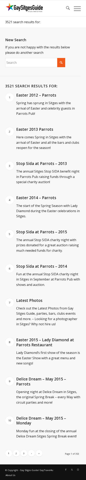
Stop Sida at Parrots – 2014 (41, 266)
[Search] (66, 8)
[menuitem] (66, 8)
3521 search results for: (22, 22)
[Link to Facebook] (66, 470)
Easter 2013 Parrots (34, 129)
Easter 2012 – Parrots (36, 95)
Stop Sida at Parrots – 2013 (41, 163)
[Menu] (75, 8)
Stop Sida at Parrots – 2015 (41, 232)
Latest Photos (29, 300)
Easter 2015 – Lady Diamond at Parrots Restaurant (45, 342)
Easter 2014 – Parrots (36, 197)
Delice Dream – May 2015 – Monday (41, 421)
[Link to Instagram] (78, 470)
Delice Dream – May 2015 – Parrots (41, 381)
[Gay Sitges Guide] (35, 8)
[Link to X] (72, 470)
